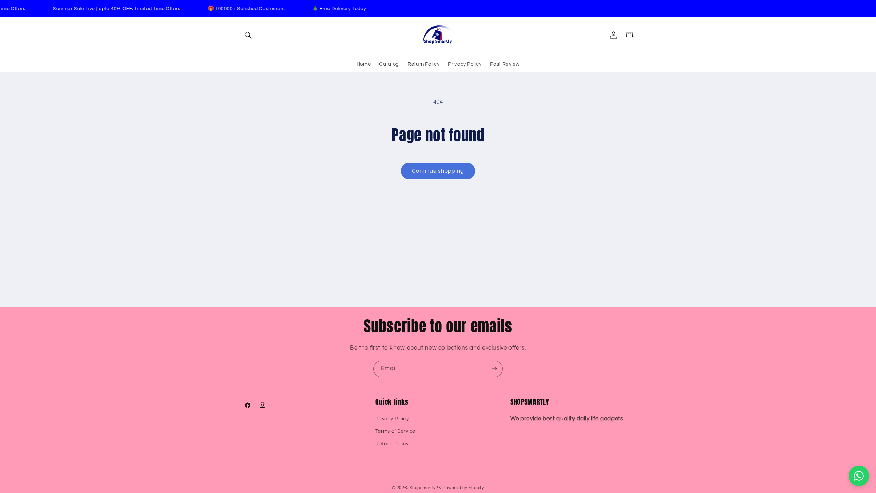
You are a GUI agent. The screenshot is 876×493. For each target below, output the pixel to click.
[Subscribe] (494, 369)
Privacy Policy (392, 418)
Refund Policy (392, 443)
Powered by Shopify (463, 488)
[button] (248, 35)
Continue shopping (438, 171)
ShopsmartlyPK (425, 488)
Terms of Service (395, 431)
